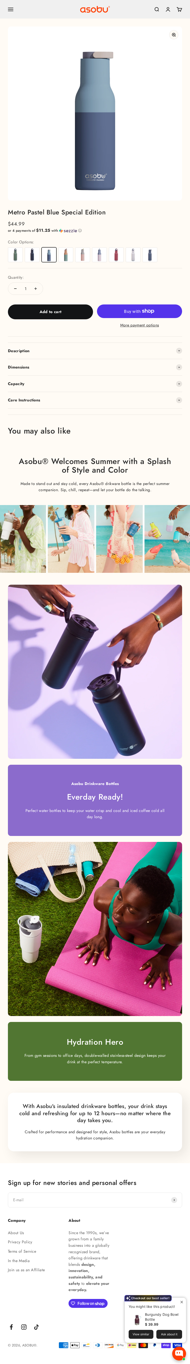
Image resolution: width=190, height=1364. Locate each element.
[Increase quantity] (35, 289)
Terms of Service (22, 1251)
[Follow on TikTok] (36, 1327)
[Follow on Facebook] (11, 1327)
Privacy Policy (20, 1242)
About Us (16, 1233)
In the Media (19, 1261)
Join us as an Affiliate (26, 1270)
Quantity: (16, 277)
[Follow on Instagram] (24, 1327)
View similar (141, 1334)
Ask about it (169, 1334)
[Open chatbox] (179, 1354)
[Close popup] (182, 1302)
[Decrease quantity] (15, 289)
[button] (95, 230)
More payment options (139, 325)
